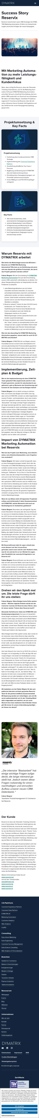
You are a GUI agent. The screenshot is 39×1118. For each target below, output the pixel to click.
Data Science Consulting (9, 947)
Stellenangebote (7, 1035)
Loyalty (4, 927)
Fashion (4, 974)
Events (4, 998)
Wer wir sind (5, 1018)
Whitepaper (5, 995)
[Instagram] (12, 1048)
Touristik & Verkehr (8, 978)
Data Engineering (7, 941)
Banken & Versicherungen (10, 964)
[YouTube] (3, 1048)
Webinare (5, 1005)
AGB (27, 1053)
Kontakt (4, 1022)
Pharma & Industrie (8, 981)
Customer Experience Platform (12, 907)
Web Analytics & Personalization (12, 951)
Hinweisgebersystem (9, 1061)
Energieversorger (7, 968)
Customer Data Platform (10, 910)
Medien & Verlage (7, 971)
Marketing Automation (9, 917)
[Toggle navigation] (35, 3)
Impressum (18, 1053)
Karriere (4, 1032)
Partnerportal (6, 1028)
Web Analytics (6, 924)
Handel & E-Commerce (9, 961)
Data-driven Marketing (9, 937)
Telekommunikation (8, 985)
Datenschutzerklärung (8, 1115)
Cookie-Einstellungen (9, 1057)
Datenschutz (6, 1053)
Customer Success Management (12, 944)
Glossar (4, 1008)
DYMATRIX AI (6, 914)
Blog (3, 1001)
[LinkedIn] (7, 1048)
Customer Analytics (8, 920)
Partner (4, 1025)
